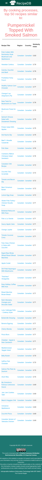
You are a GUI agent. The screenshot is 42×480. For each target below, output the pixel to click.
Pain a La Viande (7, 218)
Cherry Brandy (7, 329)
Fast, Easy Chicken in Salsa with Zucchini (8, 245)
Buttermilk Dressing (8, 318)
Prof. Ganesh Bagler (21, 473)
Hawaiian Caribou (8, 64)
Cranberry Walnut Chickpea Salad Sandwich (8, 156)
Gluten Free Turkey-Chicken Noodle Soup (9, 203)
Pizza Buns (5, 334)
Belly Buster (6, 356)
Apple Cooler (6, 263)
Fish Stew (5, 148)
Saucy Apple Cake (8, 224)
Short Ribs (5, 377)
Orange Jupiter (7, 229)
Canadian (20, 55)
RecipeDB (23, 3)
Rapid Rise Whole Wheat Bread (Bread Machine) (9, 255)
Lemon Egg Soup (8, 195)
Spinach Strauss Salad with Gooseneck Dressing (9, 119)
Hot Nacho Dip (7, 135)
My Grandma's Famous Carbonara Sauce (8, 384)
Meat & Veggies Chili (9, 400)
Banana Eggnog (7, 323)
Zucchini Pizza (7, 414)
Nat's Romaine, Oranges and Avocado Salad (7, 302)
